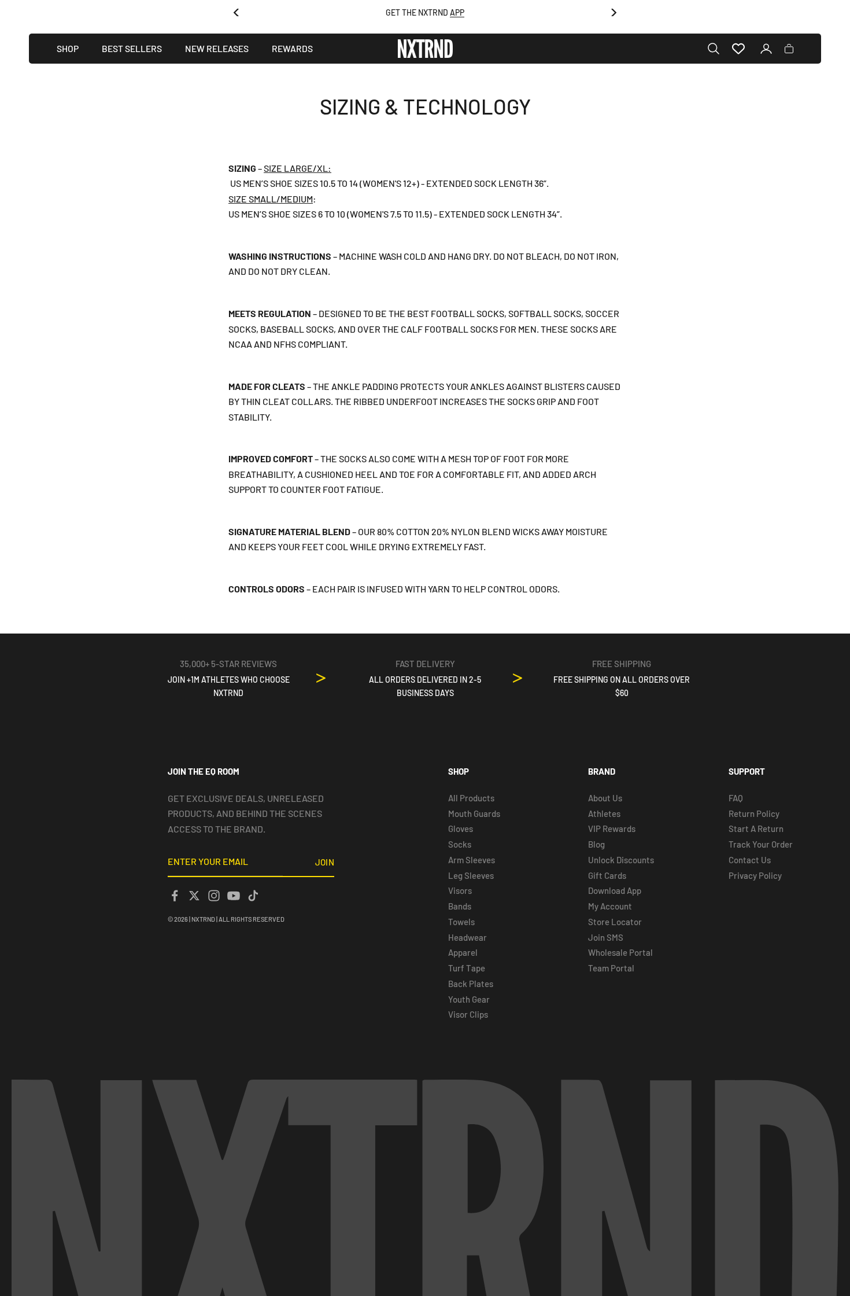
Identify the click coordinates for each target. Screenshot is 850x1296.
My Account (610, 906)
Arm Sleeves (471, 860)
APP (457, 12)
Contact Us (750, 860)
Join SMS (605, 937)
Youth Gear (469, 999)
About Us (605, 798)
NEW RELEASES (217, 48)
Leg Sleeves (471, 875)
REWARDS (292, 48)
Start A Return (756, 828)
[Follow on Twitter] (194, 896)
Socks (459, 844)
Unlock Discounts (621, 860)
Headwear (467, 937)
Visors (460, 890)
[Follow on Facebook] (175, 896)
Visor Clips (468, 1014)
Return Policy (754, 813)
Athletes (604, 813)
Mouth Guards (474, 813)
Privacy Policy (755, 875)
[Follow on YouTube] (234, 896)
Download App (614, 890)
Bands (459, 906)
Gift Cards (607, 875)
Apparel (463, 952)
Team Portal (611, 968)
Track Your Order (761, 844)
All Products (471, 798)
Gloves (460, 828)
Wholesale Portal (620, 952)
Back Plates (470, 983)
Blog (596, 844)
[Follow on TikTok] (253, 896)
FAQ (736, 798)
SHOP (68, 48)
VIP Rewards (611, 828)
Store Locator (615, 921)
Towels (461, 921)
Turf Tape (466, 968)
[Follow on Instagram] (214, 896)
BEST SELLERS (132, 48)
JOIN (325, 862)
